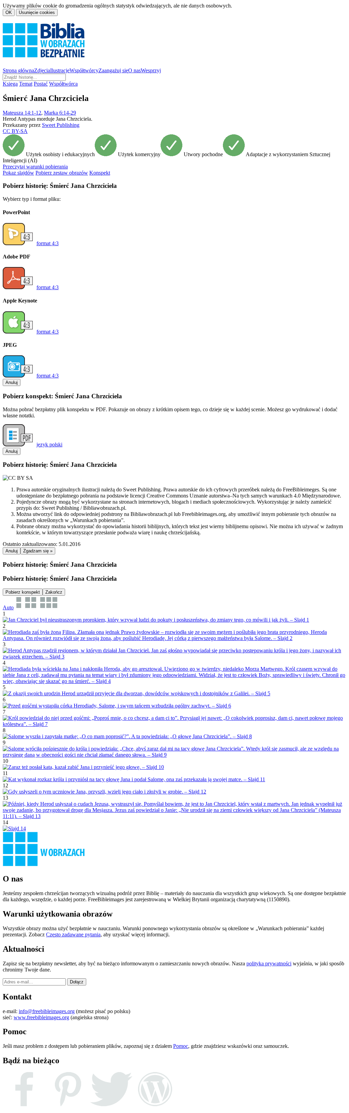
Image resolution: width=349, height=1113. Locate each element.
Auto (8, 607)
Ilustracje (60, 70)
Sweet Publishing (60, 125)
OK (8, 12)
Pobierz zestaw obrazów (61, 173)
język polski (49, 444)
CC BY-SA (15, 131)
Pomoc (180, 1046)
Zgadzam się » (37, 550)
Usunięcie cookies (37, 12)
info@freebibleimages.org (47, 1011)
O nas (134, 70)
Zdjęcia (42, 70)
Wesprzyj (151, 70)
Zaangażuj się (113, 70)
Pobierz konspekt (22, 592)
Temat (25, 84)
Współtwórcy (84, 70)
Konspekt (99, 173)
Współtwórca (63, 84)
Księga (10, 84)
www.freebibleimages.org (41, 1017)
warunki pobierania (35, 166)
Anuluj (11, 382)
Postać (41, 84)
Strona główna (18, 70)
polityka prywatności (268, 963)
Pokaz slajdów (18, 173)
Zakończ (53, 592)
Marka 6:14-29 (60, 113)
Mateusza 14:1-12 (22, 113)
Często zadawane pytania (73, 934)
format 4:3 (47, 243)
